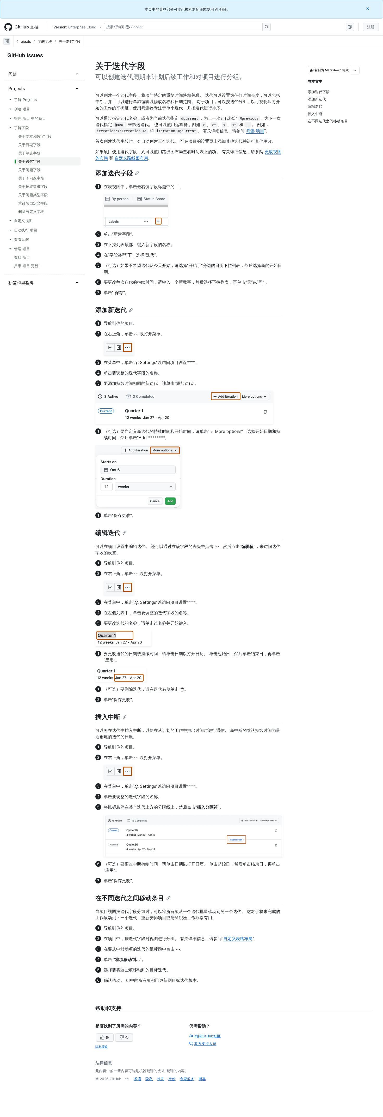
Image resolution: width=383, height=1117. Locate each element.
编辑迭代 (107, 532)
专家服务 (187, 1079)
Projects (24, 41)
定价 (172, 1079)
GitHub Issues (25, 55)
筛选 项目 (255, 130)
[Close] (368, 8)
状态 (160, 1079)
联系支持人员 (205, 1043)
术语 (137, 1079)
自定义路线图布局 (131, 157)
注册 (370, 27)
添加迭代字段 (114, 173)
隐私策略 (101, 1047)
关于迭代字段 (70, 41)
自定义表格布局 (237, 938)
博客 (202, 1079)
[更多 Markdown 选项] (355, 70)
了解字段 (45, 41)
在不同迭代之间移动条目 (129, 898)
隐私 (149, 1079)
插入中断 (107, 717)
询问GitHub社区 (207, 1036)
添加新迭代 (111, 310)
